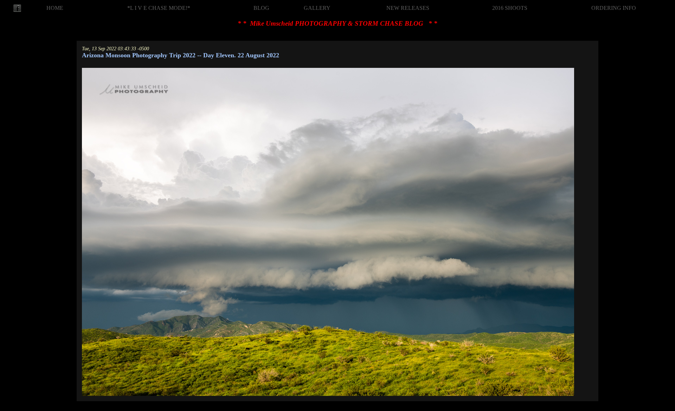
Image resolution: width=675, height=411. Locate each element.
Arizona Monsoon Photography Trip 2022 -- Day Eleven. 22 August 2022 (180, 55)
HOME (54, 8)
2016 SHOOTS (509, 8)
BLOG (261, 8)
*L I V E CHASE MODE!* (158, 8)
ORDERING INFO (613, 8)
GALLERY (317, 8)
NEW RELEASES (407, 8)
